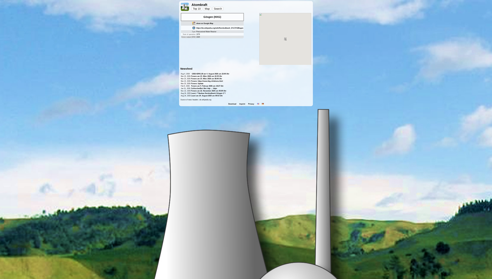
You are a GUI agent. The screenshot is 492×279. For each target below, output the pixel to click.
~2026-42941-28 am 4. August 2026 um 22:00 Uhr (210, 74)
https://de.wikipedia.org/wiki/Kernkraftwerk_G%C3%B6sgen (219, 28)
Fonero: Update (197, 83)
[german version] (263, 104)
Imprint (242, 104)
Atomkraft (199, 5)
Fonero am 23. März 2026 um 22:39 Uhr (206, 76)
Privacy (251, 104)
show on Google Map (204, 23)
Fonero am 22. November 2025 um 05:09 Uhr (208, 91)
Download (232, 104)
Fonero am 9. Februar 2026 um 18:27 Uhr (207, 86)
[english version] (258, 104)
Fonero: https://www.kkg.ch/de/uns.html (207, 81)
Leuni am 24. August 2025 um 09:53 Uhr (207, 96)
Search (218, 8)
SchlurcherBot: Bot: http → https (204, 88)
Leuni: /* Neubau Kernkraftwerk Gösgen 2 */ (208, 93)
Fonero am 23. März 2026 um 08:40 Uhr (206, 79)
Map (207, 8)
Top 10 (197, 8)
